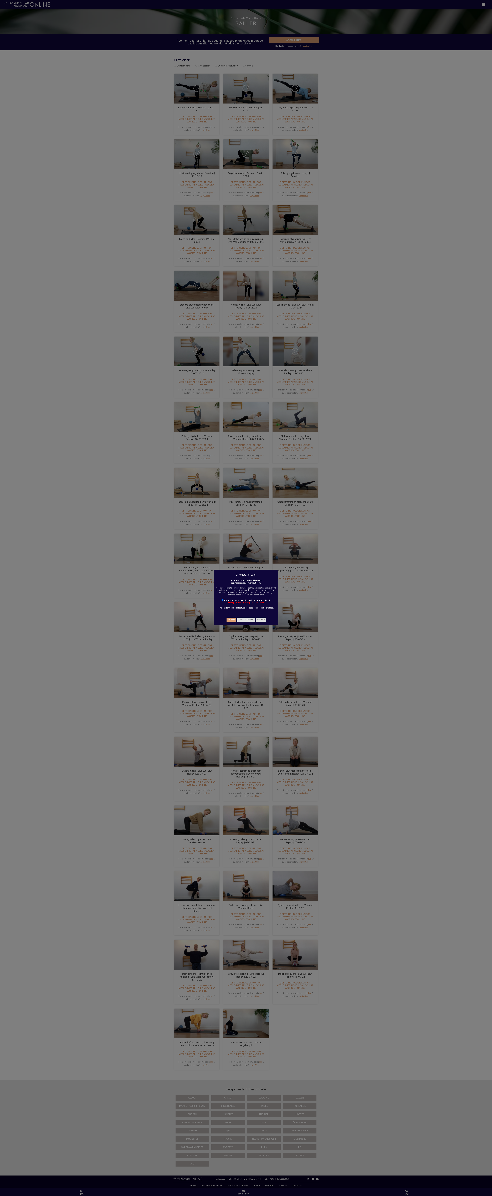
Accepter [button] (231, 619)
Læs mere (261, 619)
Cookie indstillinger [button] (246, 619)
